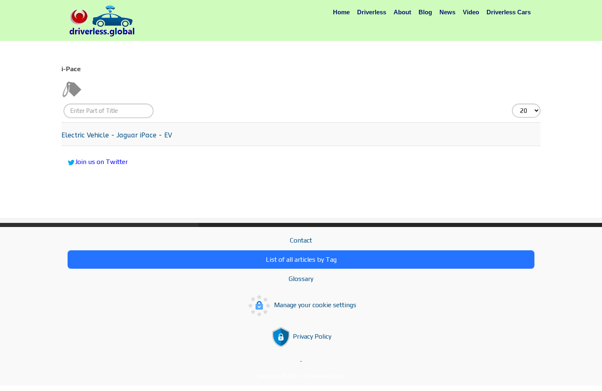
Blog (425, 12)
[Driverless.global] (104, 21)
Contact (301, 240)
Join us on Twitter (101, 162)
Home (341, 12)
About (402, 12)
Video (471, 12)
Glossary (301, 279)
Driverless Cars (509, 12)
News (447, 12)
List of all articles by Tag (301, 259)
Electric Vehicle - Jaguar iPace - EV (116, 135)
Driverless (371, 12)
